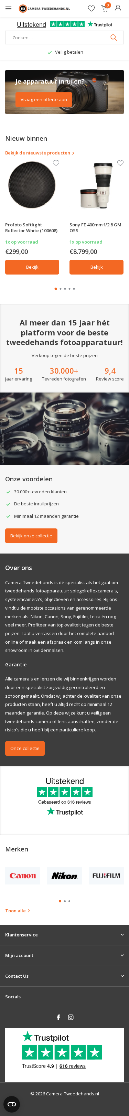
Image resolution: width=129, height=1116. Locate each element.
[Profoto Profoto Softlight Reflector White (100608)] (32, 185)
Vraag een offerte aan (44, 99)
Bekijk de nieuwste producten (37, 153)
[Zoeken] (114, 37)
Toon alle (15, 911)
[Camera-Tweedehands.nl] (44, 8)
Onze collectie (25, 748)
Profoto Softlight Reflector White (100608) (31, 228)
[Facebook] (58, 1017)
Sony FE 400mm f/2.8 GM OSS (95, 228)
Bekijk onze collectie (31, 536)
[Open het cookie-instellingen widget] (11, 1104)
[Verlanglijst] (91, 8)
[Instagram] (71, 1017)
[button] (55, 289)
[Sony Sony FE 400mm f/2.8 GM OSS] (96, 185)
